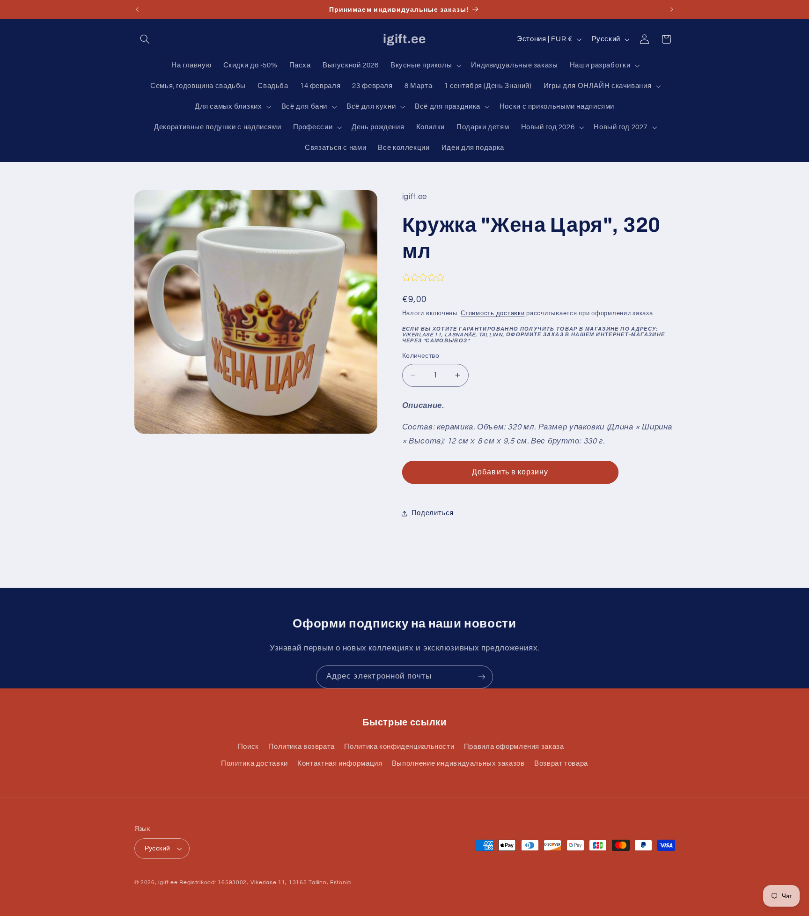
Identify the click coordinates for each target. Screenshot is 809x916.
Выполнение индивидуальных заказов (458, 763)
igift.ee (167, 882)
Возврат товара (561, 763)
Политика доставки (254, 763)
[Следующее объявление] (672, 9)
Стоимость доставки (492, 313)
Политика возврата (301, 746)
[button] (145, 39)
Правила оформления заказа (514, 746)
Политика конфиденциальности (399, 746)
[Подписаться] (482, 676)
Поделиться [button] (433, 513)
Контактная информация (339, 763)
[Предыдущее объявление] (137, 9)
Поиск (248, 746)
